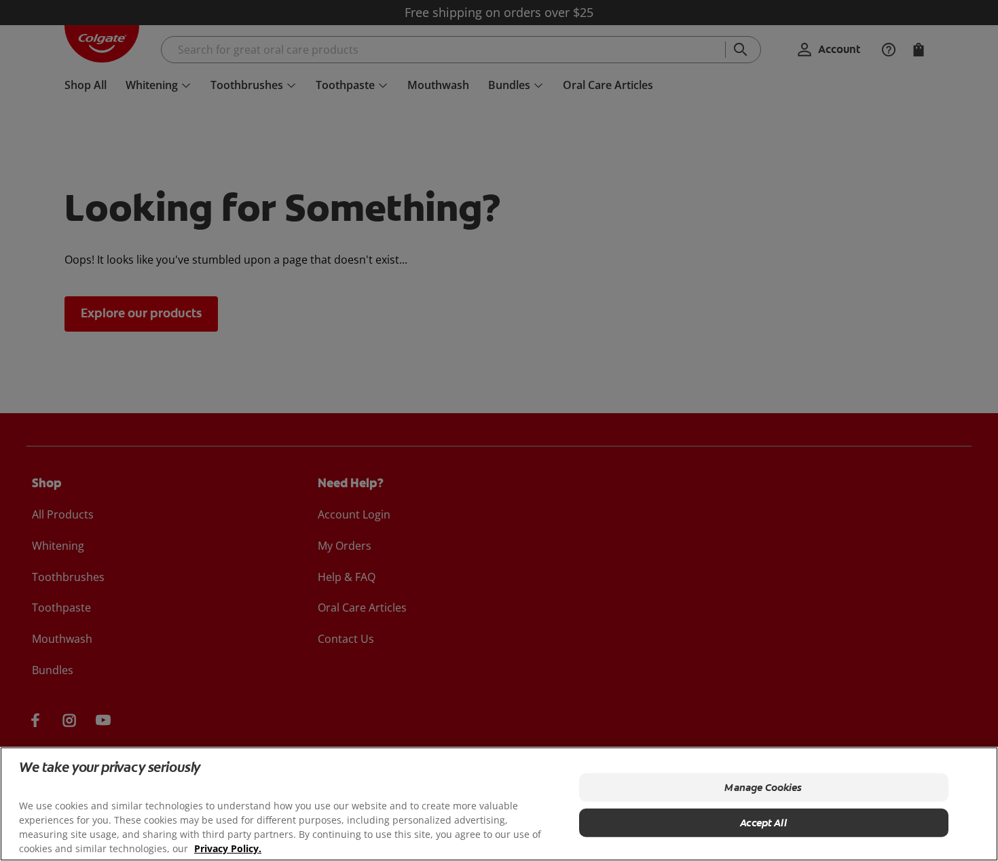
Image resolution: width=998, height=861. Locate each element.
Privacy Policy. (227, 847)
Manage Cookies (763, 787)
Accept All (763, 822)
